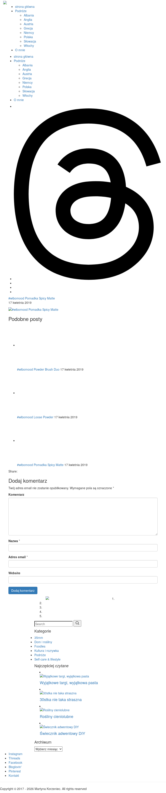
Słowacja (30, 41)
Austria (28, 24)
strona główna (25, 6)
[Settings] (87, 278)
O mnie (20, 50)
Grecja (28, 28)
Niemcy (29, 32)
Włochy (29, 45)
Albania (29, 15)
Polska (28, 37)
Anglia (28, 19)
